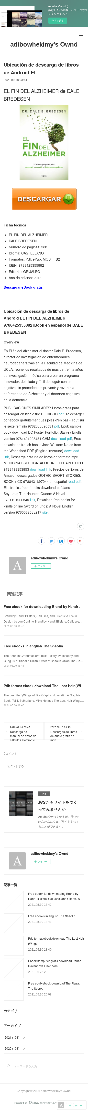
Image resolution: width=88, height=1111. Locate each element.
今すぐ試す (58, 20)
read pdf (74, 481)
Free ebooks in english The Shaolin (33, 645)
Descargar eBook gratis (23, 287)
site (45, 512)
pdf (61, 413)
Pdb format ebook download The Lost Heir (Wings (45, 685)
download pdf (61, 438)
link (32, 499)
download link (40, 469)
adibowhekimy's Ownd (44, 44)
